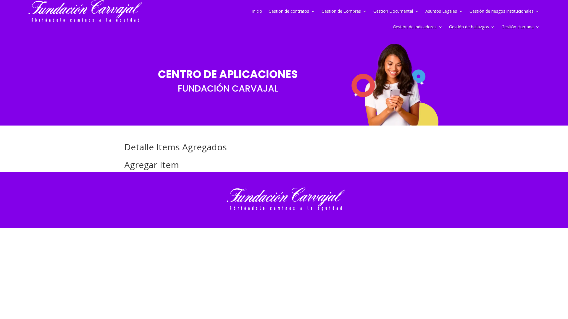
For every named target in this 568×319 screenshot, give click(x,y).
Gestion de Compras (341, 11)
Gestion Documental (393, 11)
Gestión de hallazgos (469, 27)
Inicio (257, 11)
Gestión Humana (517, 27)
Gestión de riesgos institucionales (501, 11)
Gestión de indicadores (415, 27)
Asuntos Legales (441, 11)
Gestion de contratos (289, 11)
